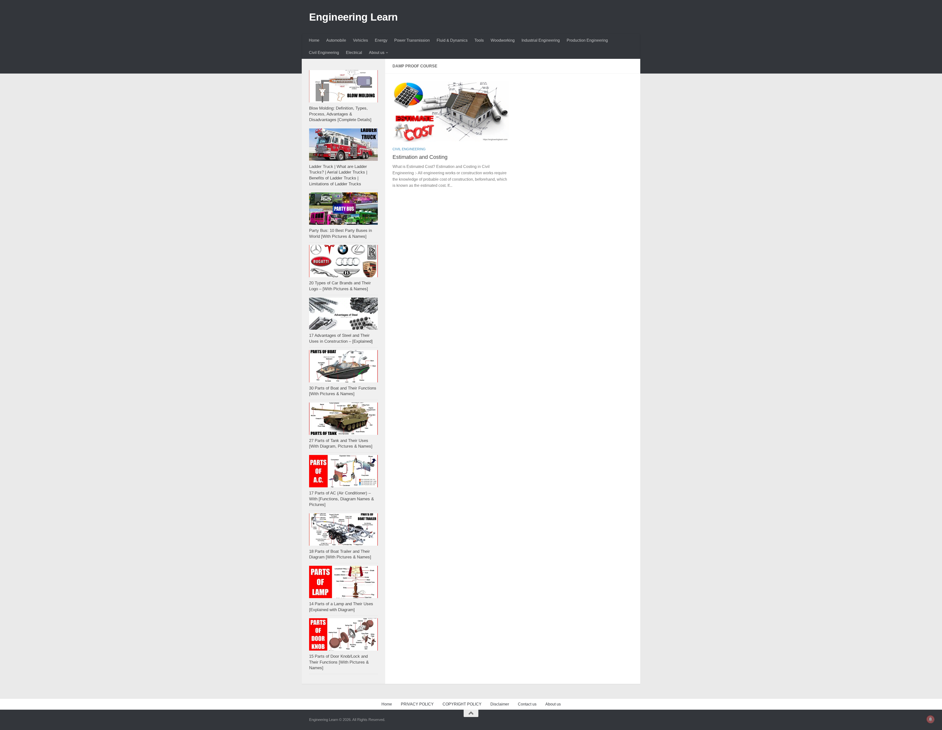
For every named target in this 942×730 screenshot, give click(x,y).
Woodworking (503, 40)
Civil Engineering (324, 52)
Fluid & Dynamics (452, 40)
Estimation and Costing (419, 157)
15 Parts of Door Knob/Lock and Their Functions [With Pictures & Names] (339, 662)
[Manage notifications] (930, 719)
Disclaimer (499, 704)
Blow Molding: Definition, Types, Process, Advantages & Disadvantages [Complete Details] (340, 114)
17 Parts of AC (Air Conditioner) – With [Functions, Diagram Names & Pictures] (341, 499)
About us (376, 52)
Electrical (354, 52)
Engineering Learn (353, 17)
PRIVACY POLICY (417, 704)
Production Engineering (587, 40)
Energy (381, 40)
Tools (479, 40)
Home (314, 40)
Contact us (527, 704)
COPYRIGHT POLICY (462, 704)
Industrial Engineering (541, 40)
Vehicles (360, 40)
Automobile (336, 40)
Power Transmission (412, 40)
